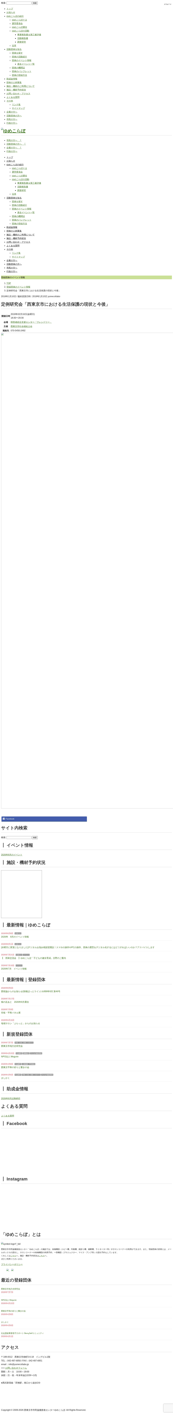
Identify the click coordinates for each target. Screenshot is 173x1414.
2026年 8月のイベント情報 (15, 937)
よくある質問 (12, 97)
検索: (3, 3)
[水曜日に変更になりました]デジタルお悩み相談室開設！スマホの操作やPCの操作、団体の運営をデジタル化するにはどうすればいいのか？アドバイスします (77, 947)
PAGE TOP (166, 1369)
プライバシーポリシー (12, 1264)
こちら (13, 1256)
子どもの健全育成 (36, 1053)
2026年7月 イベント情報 (14, 969)
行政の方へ (11, 123)
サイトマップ (18, 108)
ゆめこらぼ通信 (19, 27)
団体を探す (17, 53)
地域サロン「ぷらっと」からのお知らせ (20, 1023)
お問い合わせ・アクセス (18, 93)
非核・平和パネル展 (11, 1013)
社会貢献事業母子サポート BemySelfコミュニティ (22, 1333)
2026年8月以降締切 (10, 1098)
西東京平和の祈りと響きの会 (15, 1067)
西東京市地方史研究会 (12, 1046)
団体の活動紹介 (19, 57)
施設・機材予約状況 (16, 90)
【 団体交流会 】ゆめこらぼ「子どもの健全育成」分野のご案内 (33, 958)
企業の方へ (11, 112)
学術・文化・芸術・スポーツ (24, 1042)
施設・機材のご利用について (20, 86)
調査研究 (21, 42)
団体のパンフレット (21, 71)
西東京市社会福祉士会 (21, 326)
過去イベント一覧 (26, 64)
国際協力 (26, 1053)
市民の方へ (11, 119)
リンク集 (16, 104)
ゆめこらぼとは (19, 20)
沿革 (14, 45)
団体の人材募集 (14, 82)
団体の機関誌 (18, 68)
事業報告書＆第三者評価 (29, 34)
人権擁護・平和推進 (28, 1064)
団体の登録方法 (19, 75)
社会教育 (19, 1053)
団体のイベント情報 (21, 60)
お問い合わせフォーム (16, 1368)
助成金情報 (11, 79)
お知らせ (10, 12)
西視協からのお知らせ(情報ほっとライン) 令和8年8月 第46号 (30, 991)
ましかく (5, 1078)
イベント (26, 955)
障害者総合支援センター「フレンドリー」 (31, 322)
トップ (9, 9)
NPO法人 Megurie (10, 1056)
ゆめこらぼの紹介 (15, 16)
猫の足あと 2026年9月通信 (15, 1002)
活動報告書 (22, 38)
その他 (9, 101)
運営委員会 (17, 23)
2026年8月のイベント (11, 855)
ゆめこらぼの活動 (20, 31)
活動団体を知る (14, 49)
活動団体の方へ (14, 116)
